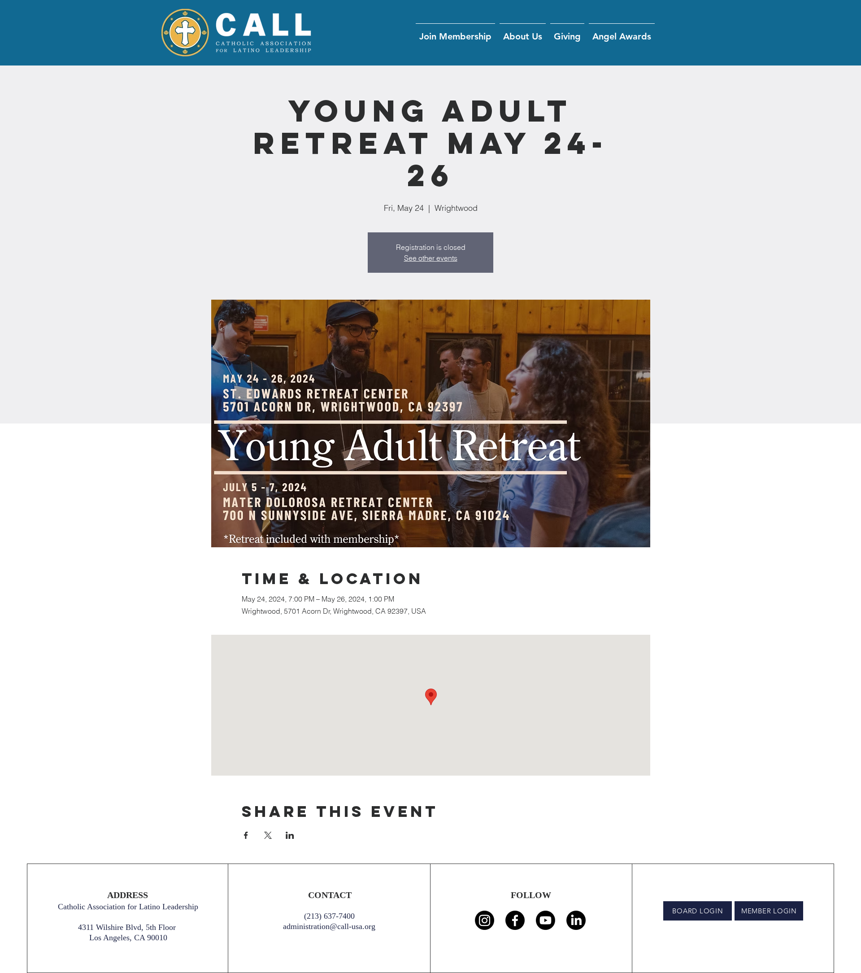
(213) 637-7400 (329, 916)
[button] (567, 32)
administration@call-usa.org (329, 926)
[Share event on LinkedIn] (290, 835)
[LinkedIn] (576, 920)
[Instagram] (484, 920)
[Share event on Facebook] (246, 835)
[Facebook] (515, 920)
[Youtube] (545, 920)
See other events (430, 257)
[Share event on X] (268, 835)
